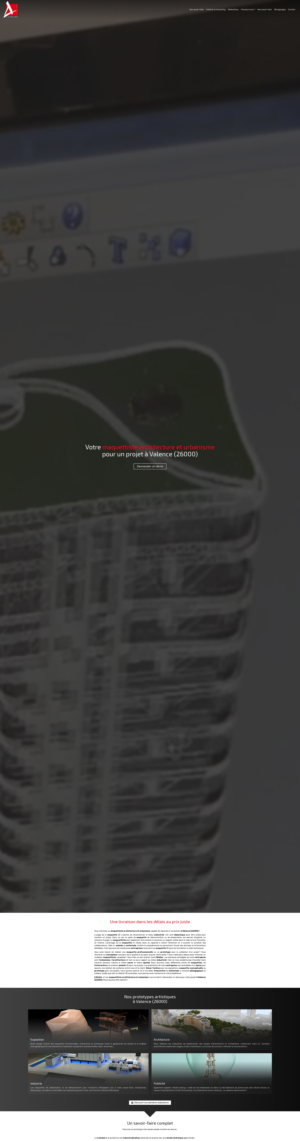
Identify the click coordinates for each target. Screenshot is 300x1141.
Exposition (37, 1039)
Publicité (159, 1083)
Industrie (36, 1083)
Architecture (162, 1039)
